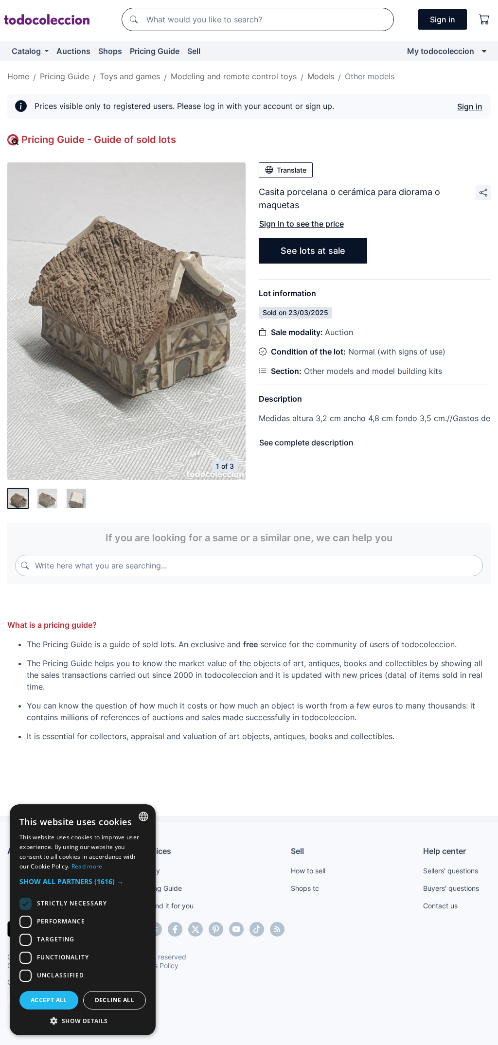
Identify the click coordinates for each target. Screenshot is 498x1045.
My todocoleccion (440, 51)
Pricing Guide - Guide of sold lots (98, 139)
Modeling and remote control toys (234, 76)
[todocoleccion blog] (277, 929)
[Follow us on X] (195, 929)
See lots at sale (313, 251)
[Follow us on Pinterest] (216, 929)
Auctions (73, 51)
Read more (87, 866)
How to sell (308, 871)
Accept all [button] (49, 1000)
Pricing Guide (154, 51)
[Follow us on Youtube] (236, 929)
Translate (291, 170)
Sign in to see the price (301, 224)
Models (320, 76)
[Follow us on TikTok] (256, 929)
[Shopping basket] (484, 19)
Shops (110, 51)
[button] (82, 881)
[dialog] (83, 919)
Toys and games (130, 76)
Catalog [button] (27, 51)
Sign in (469, 106)
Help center (444, 851)
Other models (369, 76)
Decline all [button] (114, 1000)
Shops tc (305, 888)
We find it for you (167, 906)
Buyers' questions (451, 888)
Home (18, 76)
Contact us (440, 906)
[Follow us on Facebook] (175, 929)
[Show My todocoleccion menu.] (484, 51)
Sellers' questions (450, 871)
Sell (193, 51)
